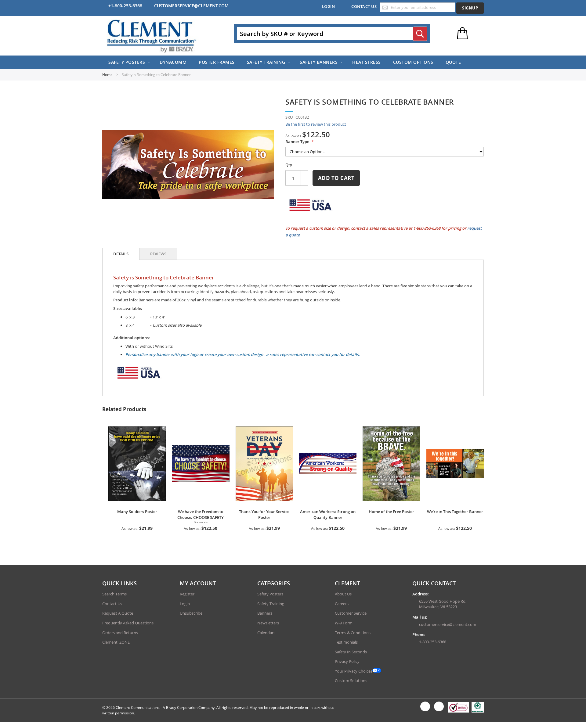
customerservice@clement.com (191, 6)
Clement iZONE (116, 642)
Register (187, 594)
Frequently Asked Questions (128, 623)
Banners (264, 613)
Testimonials (346, 642)
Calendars (266, 632)
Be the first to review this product (315, 124)
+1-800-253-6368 (125, 6)
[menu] (293, 62)
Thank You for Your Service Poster (264, 514)
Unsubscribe (191, 613)
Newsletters (268, 623)
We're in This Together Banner (455, 511)
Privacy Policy (347, 661)
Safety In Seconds (351, 652)
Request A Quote (117, 613)
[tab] (120, 254)
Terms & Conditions (353, 632)
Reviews (158, 254)
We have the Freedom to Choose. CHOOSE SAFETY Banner (200, 517)
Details (120, 254)
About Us (343, 594)
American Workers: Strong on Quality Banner (328, 514)
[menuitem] (128, 62)
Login (328, 6)
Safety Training (270, 603)
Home (108, 74)
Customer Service (351, 613)
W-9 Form (344, 623)
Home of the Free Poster (391, 511)
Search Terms (114, 594)
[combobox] (332, 33)
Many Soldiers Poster (137, 511)
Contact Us (364, 6)
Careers (342, 603)
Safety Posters (270, 594)
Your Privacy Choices (353, 671)
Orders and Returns (120, 632)
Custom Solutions (351, 680)
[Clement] (151, 36)
